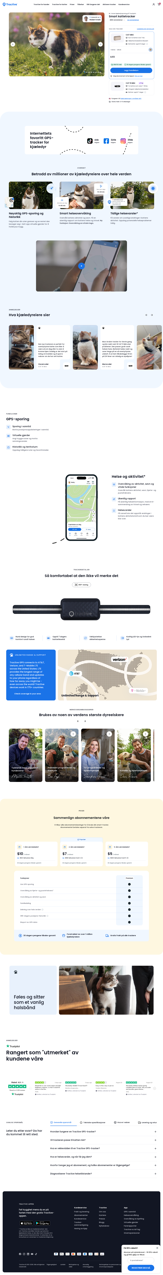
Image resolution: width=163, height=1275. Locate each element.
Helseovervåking (131, 1215)
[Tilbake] (146, 315)
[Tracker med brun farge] (150, 50)
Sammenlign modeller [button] (145, 29)
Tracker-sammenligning (81, 1223)
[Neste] (152, 315)
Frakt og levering (81, 1211)
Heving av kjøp (80, 1228)
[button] (131, 38)
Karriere (102, 1215)
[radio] (150, 50)
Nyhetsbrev (104, 1226)
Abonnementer (81, 1215)
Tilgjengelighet (51, 1264)
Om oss (102, 1211)
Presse (102, 1218)
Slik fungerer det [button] (93, 4)
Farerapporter (130, 1226)
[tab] (60, 1122)
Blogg (101, 1222)
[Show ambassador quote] (37, 734)
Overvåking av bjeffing (134, 1218)
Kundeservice (80, 1218)
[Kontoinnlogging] (153, 4)
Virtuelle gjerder (131, 1222)
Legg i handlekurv (131, 70)
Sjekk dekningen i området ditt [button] (131, 98)
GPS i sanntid (130, 1211)
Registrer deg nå (141, 1267)
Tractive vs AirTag (132, 1229)
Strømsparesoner (132, 1233)
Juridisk (62, 1264)
